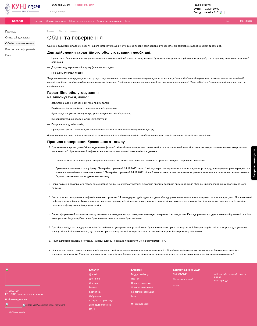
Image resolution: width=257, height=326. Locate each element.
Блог (127, 21)
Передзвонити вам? (84, 5)
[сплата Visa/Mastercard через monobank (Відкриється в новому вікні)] (44, 305)
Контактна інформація (109, 21)
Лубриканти (95, 296)
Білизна (93, 287)
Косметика (94, 292)
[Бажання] (240, 9)
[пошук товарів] (179, 11)
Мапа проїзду (221, 280)
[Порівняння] (231, 9)
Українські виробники (100, 304)
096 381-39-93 (61, 4)
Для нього (94, 278)
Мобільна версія (16, 312)
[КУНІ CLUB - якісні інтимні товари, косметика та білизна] (22, 276)
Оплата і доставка (56, 21)
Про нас (38, 21)
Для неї (93, 274)
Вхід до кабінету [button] (140, 274)
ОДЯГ (92, 309)
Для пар (93, 283)
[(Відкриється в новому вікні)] (13, 305)
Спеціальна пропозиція (101, 300)
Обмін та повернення (81, 21)
